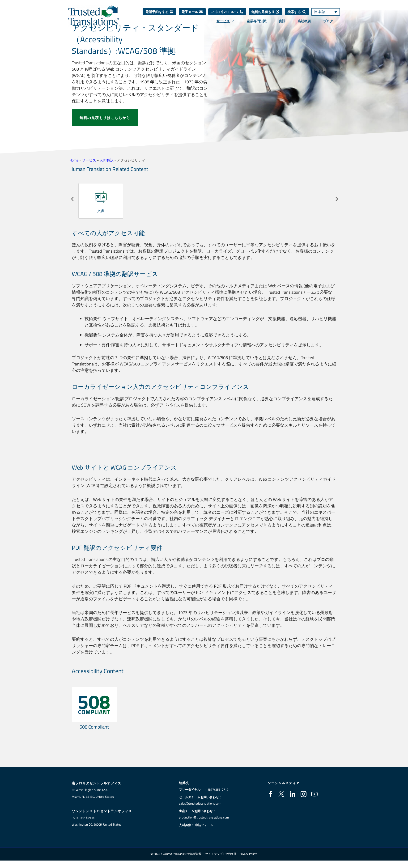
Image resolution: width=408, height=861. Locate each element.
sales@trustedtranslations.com (200, 803)
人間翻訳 (106, 160)
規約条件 (231, 854)
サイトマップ (213, 854)
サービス (223, 21)
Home (74, 160)
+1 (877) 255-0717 (225, 11)
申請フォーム (204, 825)
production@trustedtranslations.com (204, 817)
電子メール (190, 11)
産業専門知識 (257, 21)
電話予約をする (157, 11)
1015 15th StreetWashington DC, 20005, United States (96, 821)
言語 (282, 21)
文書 (101, 210)
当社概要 (304, 21)
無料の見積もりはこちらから (105, 117)
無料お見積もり (263, 11)
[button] (72, 199)
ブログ (328, 21)
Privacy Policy (248, 854)
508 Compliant (94, 726)
